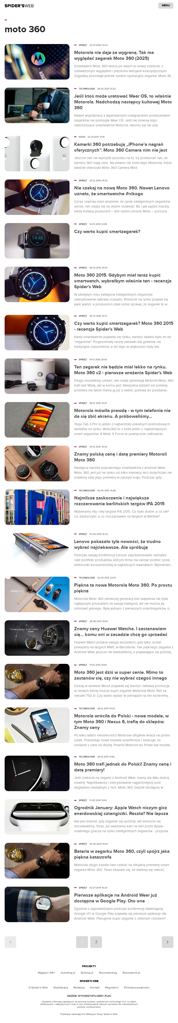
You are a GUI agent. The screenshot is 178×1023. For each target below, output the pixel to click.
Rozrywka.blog (108, 972)
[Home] (19, 5)
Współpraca (60, 987)
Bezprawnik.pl (131, 972)
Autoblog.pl (68, 972)
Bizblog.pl (87, 972)
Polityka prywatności (136, 987)
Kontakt (95, 987)
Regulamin (111, 987)
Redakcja (79, 987)
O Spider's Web (38, 987)
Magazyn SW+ (46, 972)
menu (166, 5)
